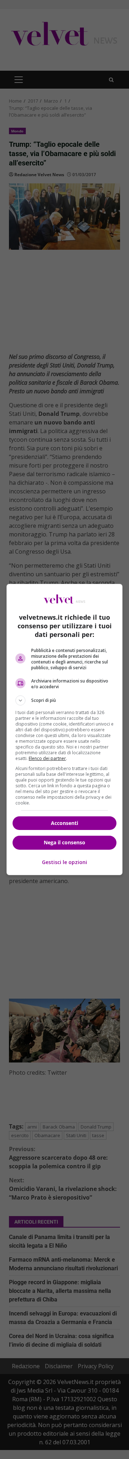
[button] (64, 700)
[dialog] (64, 729)
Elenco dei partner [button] (47, 758)
